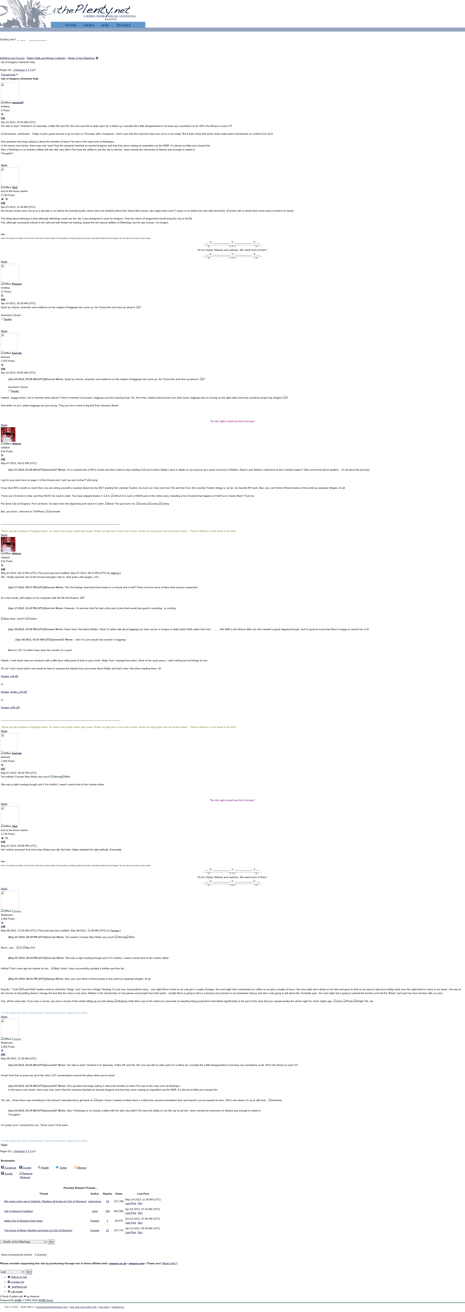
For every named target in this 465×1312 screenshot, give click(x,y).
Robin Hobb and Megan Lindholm (46, 58)
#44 (3, 368)
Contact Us (17, 1281)
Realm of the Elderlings (81, 58)
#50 (3, 1054)
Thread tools (8, 74)
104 (107, 1211)
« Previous (19, 69)
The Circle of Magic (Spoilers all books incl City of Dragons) (38, 1230)
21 (107, 1230)
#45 (3, 459)
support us (118, 1307)
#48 (3, 841)
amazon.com (136, 1263)
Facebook (10, 1167)
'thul (14, 187)
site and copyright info (83, 1307)
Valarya (16, 443)
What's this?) (170, 1263)
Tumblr (8, 1173)
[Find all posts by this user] (2, 114)
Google (26, 1167)
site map (104, 1307)
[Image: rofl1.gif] (10, 707)
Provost (17, 283)
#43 (3, 299)
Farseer (114, 930)
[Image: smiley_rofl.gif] (14, 691)
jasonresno (94, 1201)
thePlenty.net (19, 1286)
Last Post (130, 1203)
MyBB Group (46, 1300)
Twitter (63, 1167)
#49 (3, 926)
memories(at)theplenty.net (51, 1307)
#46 (3, 569)
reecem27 (18, 102)
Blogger (81, 1167)
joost (95, 1211)
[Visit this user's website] (2, 198)
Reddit (45, 1167)
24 (107, 1201)
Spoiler (8, 319)
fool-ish (17, 353)
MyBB (18, 1300)
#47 (3, 768)
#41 (3, 118)
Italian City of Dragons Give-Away (23, 1220)
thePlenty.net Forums (12, 58)
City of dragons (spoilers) (18, 1211)
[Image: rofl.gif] (9, 676)
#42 (3, 202)
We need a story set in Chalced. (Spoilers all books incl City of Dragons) (45, 1201)
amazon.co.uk (117, 1263)
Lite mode (17, 1291)
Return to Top (19, 1277)
